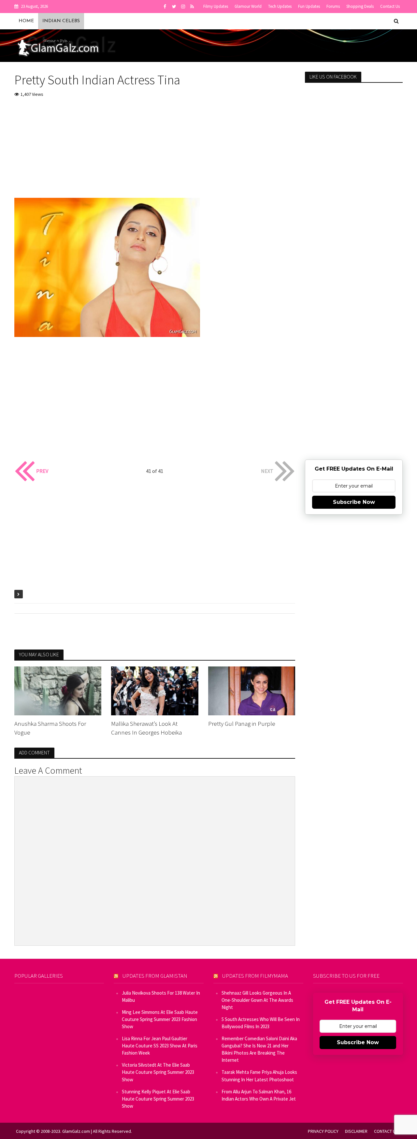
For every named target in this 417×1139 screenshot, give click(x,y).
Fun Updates (309, 6)
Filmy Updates (215, 6)
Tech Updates (280, 6)
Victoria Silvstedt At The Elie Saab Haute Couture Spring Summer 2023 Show (158, 1072)
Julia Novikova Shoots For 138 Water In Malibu (161, 996)
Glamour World (248, 6)
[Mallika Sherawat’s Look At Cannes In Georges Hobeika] (154, 690)
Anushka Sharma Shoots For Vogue (50, 728)
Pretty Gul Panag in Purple (241, 723)
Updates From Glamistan (154, 975)
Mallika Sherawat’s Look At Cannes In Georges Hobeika (146, 728)
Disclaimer (356, 1131)
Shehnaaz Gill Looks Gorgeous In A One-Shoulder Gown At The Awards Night (257, 1000)
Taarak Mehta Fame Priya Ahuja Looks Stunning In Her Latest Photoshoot (259, 1075)
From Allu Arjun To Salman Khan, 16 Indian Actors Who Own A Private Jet (259, 1095)
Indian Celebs (61, 21)
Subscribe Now (354, 502)
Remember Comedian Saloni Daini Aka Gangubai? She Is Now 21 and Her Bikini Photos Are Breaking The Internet (259, 1049)
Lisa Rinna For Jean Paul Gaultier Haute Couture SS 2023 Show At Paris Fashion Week (159, 1045)
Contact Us (390, 6)
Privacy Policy (323, 1131)
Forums (333, 6)
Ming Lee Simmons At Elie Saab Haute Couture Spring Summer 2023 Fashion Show (160, 1019)
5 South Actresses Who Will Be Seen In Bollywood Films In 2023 (261, 1022)
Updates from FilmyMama (255, 975)
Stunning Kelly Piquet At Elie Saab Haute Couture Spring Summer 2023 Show (158, 1098)
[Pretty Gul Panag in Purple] (251, 690)
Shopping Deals (360, 6)
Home (26, 21)
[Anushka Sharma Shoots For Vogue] (58, 690)
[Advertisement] (154, 152)
